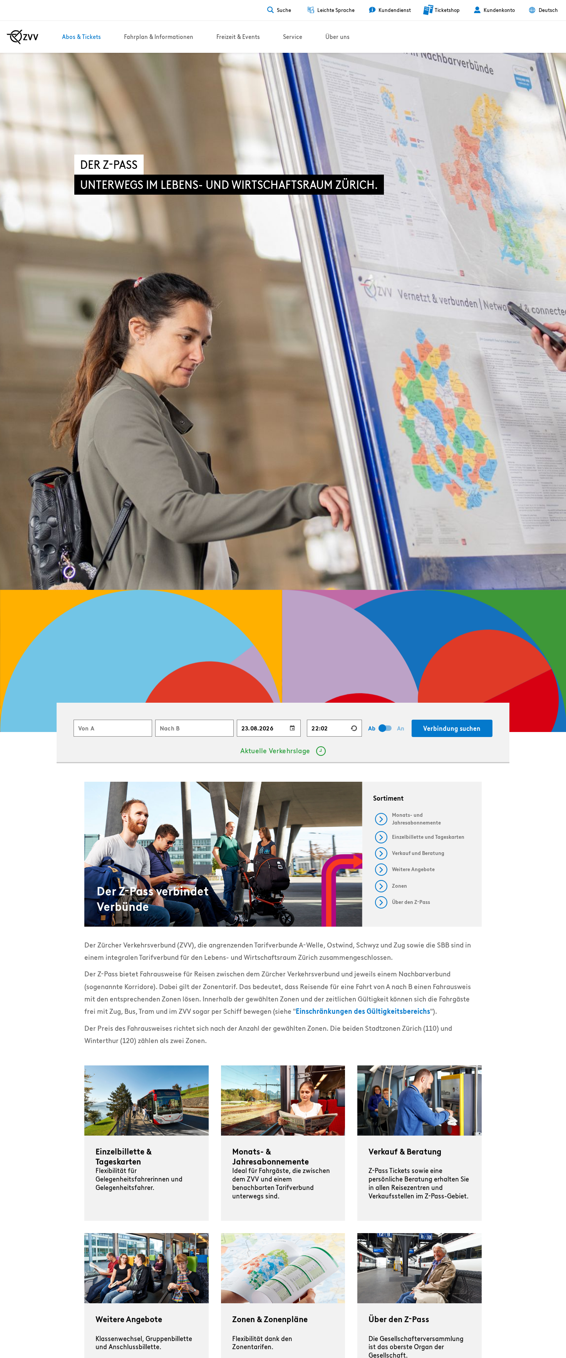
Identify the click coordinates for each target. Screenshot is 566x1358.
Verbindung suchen (452, 728)
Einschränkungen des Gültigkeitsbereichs (363, 1011)
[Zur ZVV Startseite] (22, 37)
